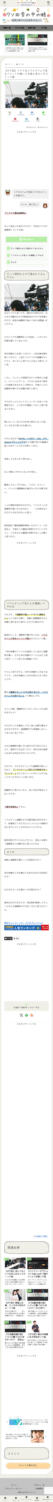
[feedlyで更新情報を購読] (26, 1015)
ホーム (13, 1485)
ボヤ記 (9, 938)
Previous (2, 44)
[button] (37, 119)
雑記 (17, 938)
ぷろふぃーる (39, 1485)
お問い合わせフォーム (26, 1492)
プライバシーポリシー (14, 1488)
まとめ (13, 262)
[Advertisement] (26, 160)
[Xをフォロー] (21, 1015)
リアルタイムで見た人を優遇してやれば (27, 255)
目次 (25, 239)
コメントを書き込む (28, 1465)
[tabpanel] (14, 43)
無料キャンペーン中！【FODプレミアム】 (23, 922)
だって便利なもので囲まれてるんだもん (27, 248)
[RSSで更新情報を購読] (32, 1015)
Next (51, 44)
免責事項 (39, 1488)
